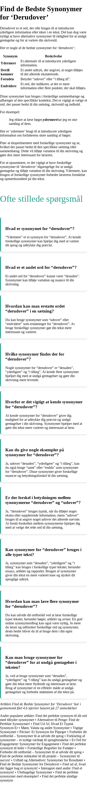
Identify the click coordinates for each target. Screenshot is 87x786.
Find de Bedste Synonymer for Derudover (29, 764)
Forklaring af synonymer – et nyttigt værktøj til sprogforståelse (42, 738)
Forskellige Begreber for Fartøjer (50, 748)
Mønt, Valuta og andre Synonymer (45, 728)
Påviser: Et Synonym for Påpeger (42, 732)
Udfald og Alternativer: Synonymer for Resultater (48, 760)
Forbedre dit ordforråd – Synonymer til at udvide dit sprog (43, 734)
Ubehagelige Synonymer (34, 772)
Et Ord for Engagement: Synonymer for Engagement (43, 742)
